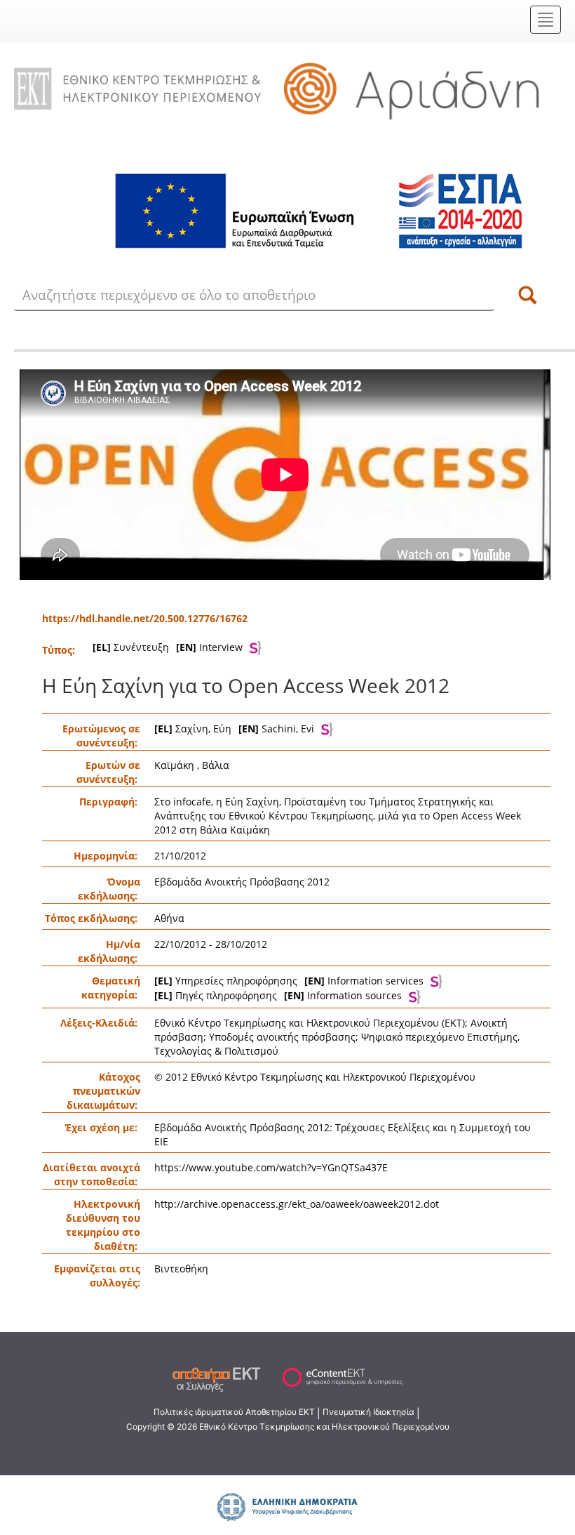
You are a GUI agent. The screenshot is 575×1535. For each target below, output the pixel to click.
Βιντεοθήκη (181, 1268)
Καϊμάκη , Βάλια (191, 765)
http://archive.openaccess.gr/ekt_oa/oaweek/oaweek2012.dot (296, 1204)
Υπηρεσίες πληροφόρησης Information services (289, 980)
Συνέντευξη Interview (168, 647)
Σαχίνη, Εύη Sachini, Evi (234, 728)
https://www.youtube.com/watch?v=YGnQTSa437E (271, 1167)
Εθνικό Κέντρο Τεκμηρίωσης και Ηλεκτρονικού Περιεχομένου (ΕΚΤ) (309, 1022)
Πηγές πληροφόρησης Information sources (278, 995)
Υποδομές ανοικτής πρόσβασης (282, 1036)
